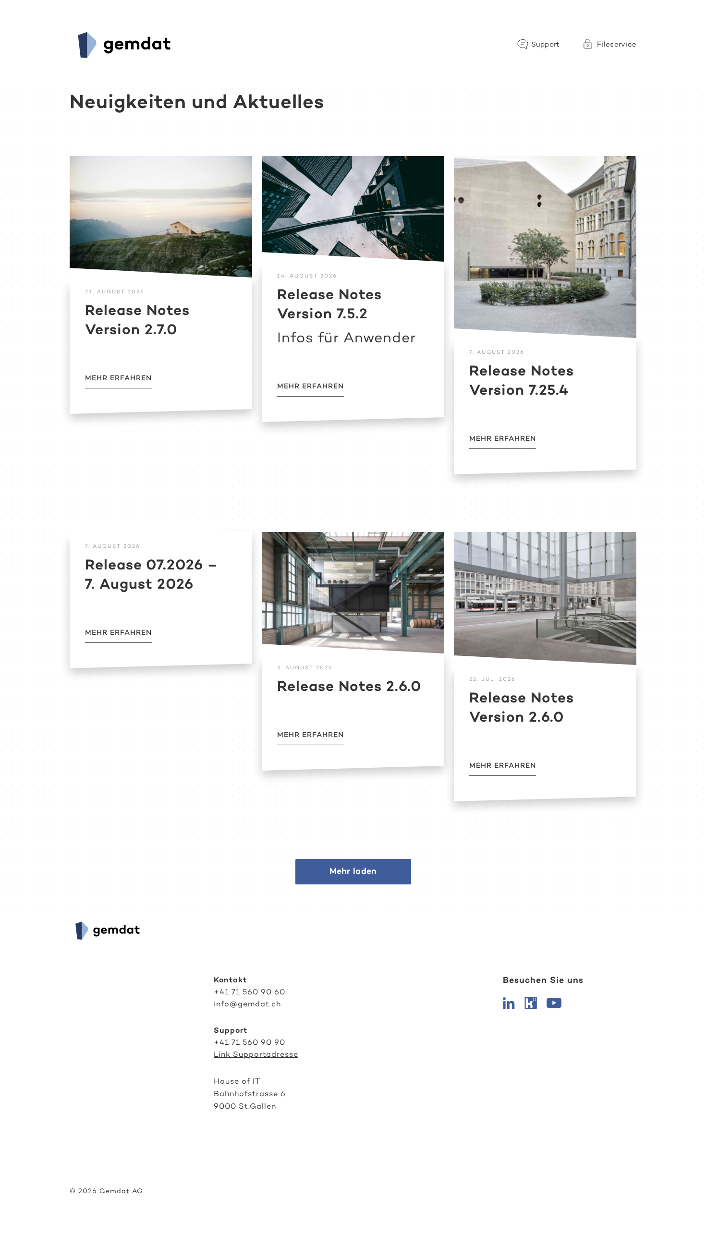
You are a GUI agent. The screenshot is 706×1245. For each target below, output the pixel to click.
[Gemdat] (121, 44)
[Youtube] (554, 1002)
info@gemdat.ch (247, 1003)
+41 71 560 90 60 (249, 991)
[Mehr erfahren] (161, 217)
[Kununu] (530, 1002)
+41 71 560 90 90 (249, 1042)
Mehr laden (353, 870)
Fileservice (616, 44)
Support (545, 44)
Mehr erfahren (118, 377)
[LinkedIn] (509, 1002)
